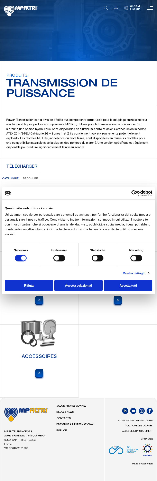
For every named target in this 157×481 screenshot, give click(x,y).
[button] (116, 8)
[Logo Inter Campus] (147, 451)
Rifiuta (29, 285)
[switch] (59, 258)
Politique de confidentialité (135, 421)
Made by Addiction (142, 464)
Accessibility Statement (137, 431)
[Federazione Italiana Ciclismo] (123, 451)
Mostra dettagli (134, 273)
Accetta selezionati (78, 285)
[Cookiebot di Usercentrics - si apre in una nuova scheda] (134, 193)
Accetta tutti (128, 285)
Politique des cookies (139, 426)
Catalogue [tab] (10, 178)
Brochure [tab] (30, 178)
